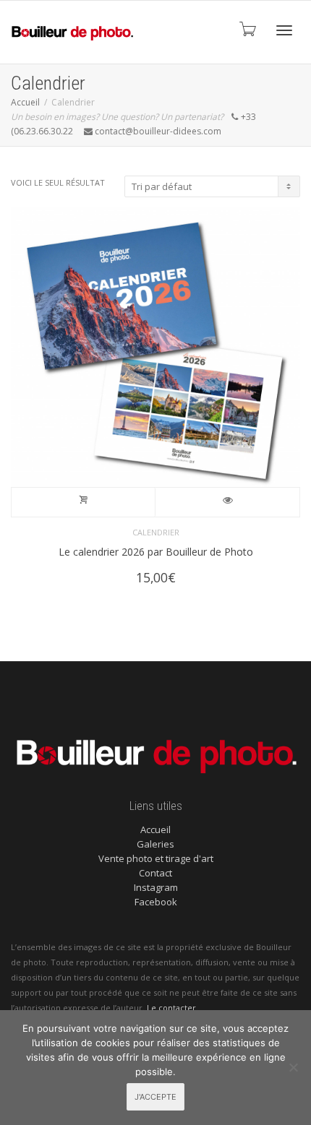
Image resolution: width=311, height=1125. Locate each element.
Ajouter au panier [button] (84, 502)
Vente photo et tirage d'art (155, 858)
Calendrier (155, 532)
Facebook (156, 901)
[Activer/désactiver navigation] (284, 30)
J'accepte (155, 1097)
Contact (155, 872)
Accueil (25, 102)
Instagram (156, 887)
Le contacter (171, 1007)
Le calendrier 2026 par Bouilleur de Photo (156, 552)
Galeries (155, 843)
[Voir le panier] (246, 28)
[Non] (293, 1067)
